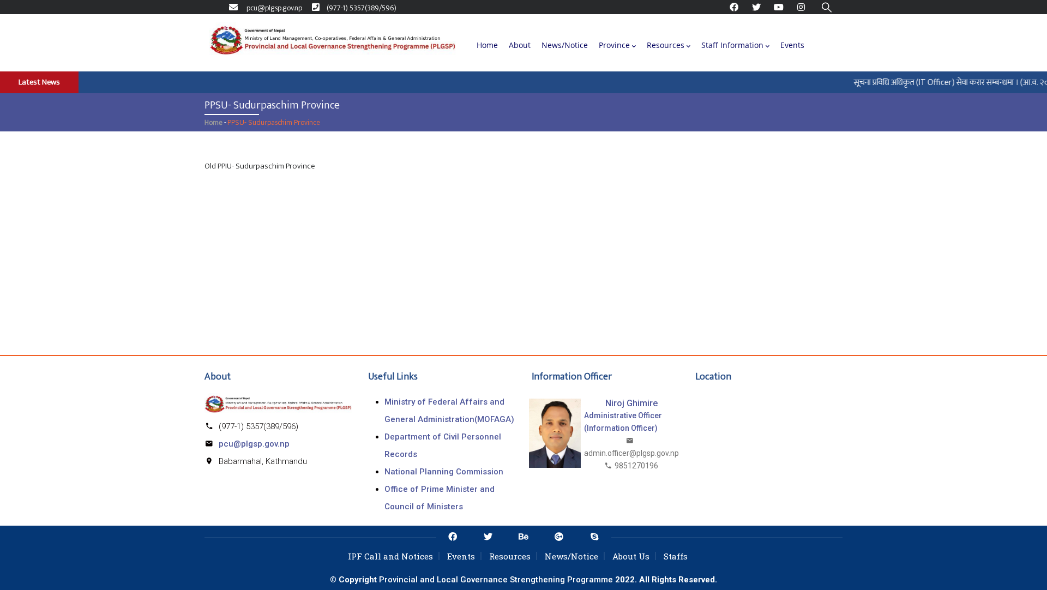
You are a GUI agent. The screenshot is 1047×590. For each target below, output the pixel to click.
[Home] (332, 42)
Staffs (676, 556)
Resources (665, 45)
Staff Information (732, 45)
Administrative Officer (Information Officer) (623, 421)
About (520, 45)
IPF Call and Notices (390, 556)
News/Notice (564, 45)
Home (487, 45)
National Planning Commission (443, 472)
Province (614, 45)
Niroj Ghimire (631, 403)
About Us (630, 556)
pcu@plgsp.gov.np (254, 444)
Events (792, 45)
